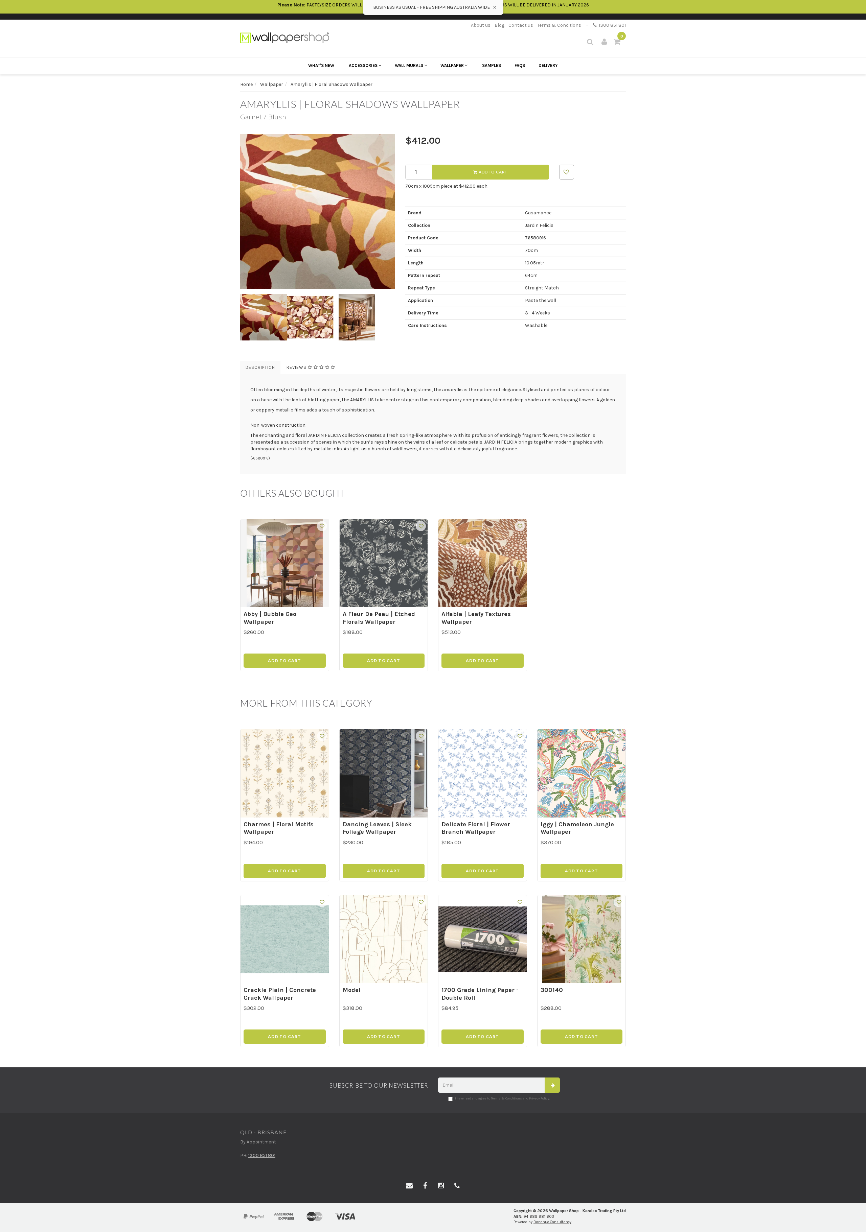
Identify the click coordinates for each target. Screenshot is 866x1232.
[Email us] (409, 1186)
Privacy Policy (539, 1098)
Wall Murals (409, 65)
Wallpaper (452, 65)
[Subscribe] (552, 1085)
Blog (499, 25)
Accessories (364, 65)
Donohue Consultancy (552, 1222)
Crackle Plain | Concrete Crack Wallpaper (280, 993)
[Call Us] (457, 1186)
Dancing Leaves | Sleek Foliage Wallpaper (377, 828)
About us (481, 25)
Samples (491, 65)
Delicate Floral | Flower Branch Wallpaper (475, 828)
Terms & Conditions (559, 25)
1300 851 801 (611, 25)
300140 (552, 990)
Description (260, 367)
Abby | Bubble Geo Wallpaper (270, 617)
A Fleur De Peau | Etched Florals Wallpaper (379, 617)
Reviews (297, 367)
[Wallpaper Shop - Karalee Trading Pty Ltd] (284, 37)
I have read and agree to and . (502, 1098)
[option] (317, 211)
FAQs (520, 65)
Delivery (548, 65)
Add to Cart (492, 171)
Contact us (520, 25)
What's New (321, 65)
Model (352, 990)
